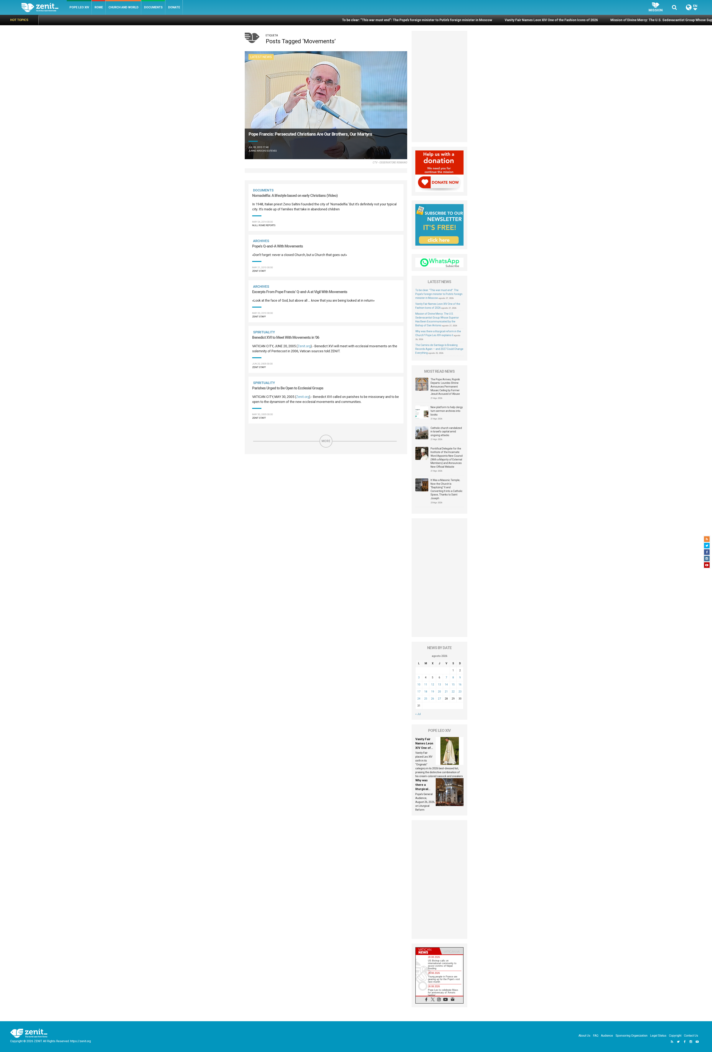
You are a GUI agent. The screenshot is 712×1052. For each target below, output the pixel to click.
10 (418, 684)
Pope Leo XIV (79, 7)
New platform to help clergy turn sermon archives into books (447, 411)
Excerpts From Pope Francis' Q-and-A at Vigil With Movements (299, 292)
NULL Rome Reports (264, 225)
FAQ (595, 1035)
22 (453, 691)
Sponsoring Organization (631, 1035)
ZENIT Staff (259, 271)
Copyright (675, 1035)
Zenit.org (304, 346)
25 (425, 698)
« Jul (418, 714)
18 (425, 691)
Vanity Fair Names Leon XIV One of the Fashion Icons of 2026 (383, 20)
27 (439, 698)
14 (446, 684)
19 (432, 691)
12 (432, 684)
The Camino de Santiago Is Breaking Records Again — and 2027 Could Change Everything (439, 349)
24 (418, 698)
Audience (607, 1035)
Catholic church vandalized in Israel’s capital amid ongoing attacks (446, 431)
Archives (261, 241)
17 (418, 691)
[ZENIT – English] (44, 7)
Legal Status (658, 1035)
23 (460, 691)
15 (453, 684)
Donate (174, 7)
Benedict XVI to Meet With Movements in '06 (285, 337)
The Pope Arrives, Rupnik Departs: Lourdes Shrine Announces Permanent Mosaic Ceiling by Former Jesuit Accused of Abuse (445, 386)
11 (425, 684)
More (326, 441)
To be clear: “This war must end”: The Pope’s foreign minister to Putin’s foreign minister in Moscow (249, 20)
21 (446, 691)
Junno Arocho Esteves (262, 150)
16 (460, 684)
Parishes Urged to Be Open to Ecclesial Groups (287, 388)
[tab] (427, 951)
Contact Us (691, 1035)
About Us (584, 1035)
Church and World (123, 7)
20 (439, 691)
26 (432, 698)
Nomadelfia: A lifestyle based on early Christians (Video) (295, 195)
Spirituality (264, 332)
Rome (99, 7)
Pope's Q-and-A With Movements (277, 246)
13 (439, 684)
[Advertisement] (439, 86)
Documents (153, 7)
